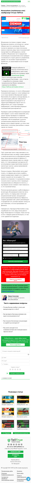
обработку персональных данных (19, 258)
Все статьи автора (13, 299)
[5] (20, 369)
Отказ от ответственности (21, 476)
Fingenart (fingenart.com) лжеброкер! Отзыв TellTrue (6, 433)
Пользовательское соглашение (22, 480)
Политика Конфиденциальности (7, 474)
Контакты (19, 471)
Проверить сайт (15, 455)
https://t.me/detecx (8, 291)
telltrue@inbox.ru (18, 446)
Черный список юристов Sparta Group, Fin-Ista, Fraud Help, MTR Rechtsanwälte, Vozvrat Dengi (21, 433)
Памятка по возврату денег (16, 280)
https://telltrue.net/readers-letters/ (13, 87)
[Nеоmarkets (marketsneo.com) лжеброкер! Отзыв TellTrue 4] (15, 140)
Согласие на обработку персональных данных (7, 478)
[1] (10, 369)
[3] (15, 369)
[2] (13, 369)
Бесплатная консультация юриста (11, 1)
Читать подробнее (15, 344)
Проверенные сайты (7, 471)
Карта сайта (20, 473)
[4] (17, 369)
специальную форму (17, 75)
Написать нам (15, 451)
